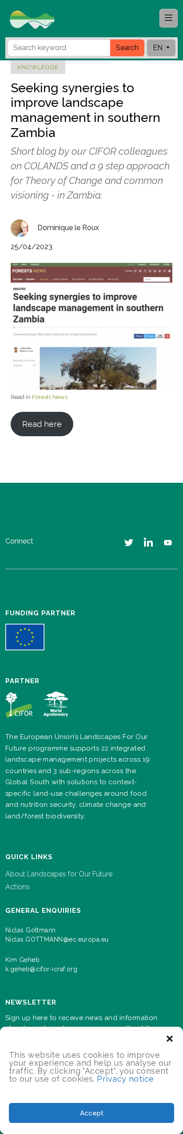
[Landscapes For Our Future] (55, 19)
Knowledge (38, 67)
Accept (91, 1113)
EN (158, 47)
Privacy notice (125, 1078)
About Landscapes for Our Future (58, 874)
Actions (17, 887)
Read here (42, 424)
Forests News (50, 397)
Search (127, 47)
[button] (169, 1037)
